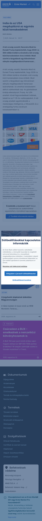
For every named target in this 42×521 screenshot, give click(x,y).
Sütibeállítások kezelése (21, 280)
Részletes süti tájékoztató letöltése (15, 266)
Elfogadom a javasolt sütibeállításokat (21, 273)
